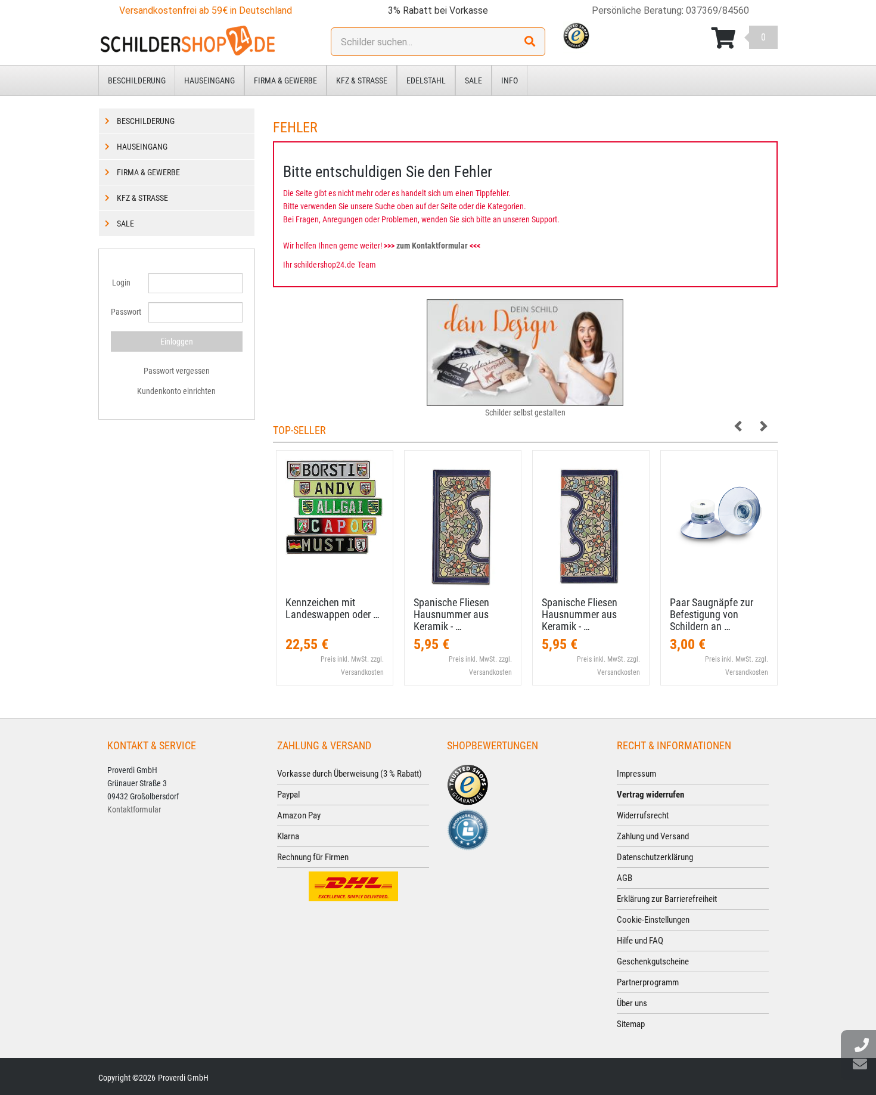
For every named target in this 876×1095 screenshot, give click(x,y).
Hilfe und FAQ (640, 940)
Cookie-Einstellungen (653, 919)
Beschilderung (137, 80)
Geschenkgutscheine (653, 961)
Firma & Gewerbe (285, 80)
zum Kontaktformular (432, 245)
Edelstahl (426, 80)
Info (509, 80)
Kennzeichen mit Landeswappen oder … (332, 608)
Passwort (125, 312)
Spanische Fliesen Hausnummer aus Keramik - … (451, 614)
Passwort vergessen (177, 371)
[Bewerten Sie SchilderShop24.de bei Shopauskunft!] (468, 829)
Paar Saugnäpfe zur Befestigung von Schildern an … (711, 614)
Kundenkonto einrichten (176, 391)
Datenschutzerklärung (655, 857)
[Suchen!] (530, 41)
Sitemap (631, 1024)
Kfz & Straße (361, 80)
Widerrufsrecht (643, 815)
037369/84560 (717, 10)
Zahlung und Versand (653, 836)
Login (121, 282)
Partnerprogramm (648, 982)
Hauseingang (209, 80)
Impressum (636, 773)
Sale (473, 80)
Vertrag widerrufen (650, 794)
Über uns (632, 1003)
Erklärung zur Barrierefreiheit (667, 899)
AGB (624, 878)
